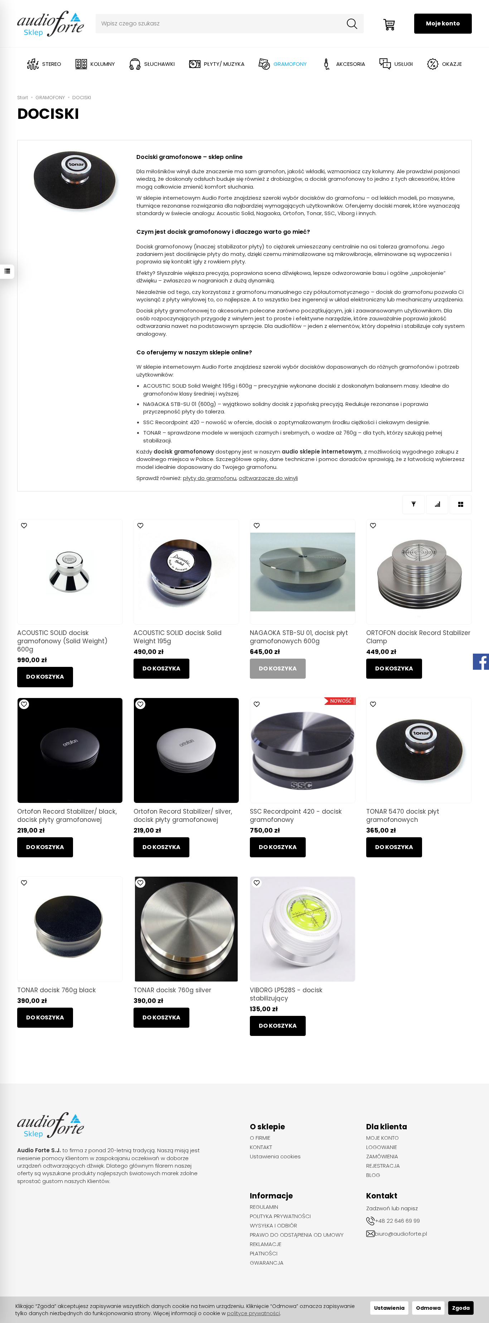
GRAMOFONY (290, 64)
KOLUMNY (103, 64)
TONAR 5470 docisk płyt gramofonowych (402, 815)
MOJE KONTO (382, 1138)
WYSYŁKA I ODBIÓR (273, 1225)
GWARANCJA (267, 1263)
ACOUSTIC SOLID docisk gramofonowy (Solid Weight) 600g (62, 641)
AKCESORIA (350, 64)
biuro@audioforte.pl (401, 1233)
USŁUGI (403, 64)
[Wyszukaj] (352, 23)
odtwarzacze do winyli (268, 478)
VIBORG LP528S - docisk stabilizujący (286, 994)
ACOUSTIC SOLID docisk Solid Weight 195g (178, 637)
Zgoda (461, 1308)
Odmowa (428, 1308)
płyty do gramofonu (209, 478)
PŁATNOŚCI (263, 1253)
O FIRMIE (260, 1138)
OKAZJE (452, 64)
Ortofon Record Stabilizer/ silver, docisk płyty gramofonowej (183, 815)
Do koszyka (45, 677)
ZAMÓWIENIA (382, 1156)
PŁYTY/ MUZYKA (224, 64)
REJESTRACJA (383, 1166)
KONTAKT (261, 1147)
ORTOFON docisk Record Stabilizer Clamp (418, 637)
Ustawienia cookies (275, 1156)
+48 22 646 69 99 (397, 1221)
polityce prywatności (253, 1313)
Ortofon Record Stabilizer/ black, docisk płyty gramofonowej (67, 815)
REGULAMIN (264, 1207)
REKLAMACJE (265, 1244)
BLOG (373, 1175)
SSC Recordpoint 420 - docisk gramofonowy (296, 815)
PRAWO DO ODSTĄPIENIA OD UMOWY (297, 1235)
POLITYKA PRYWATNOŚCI (280, 1216)
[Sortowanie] (437, 504)
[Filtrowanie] (413, 504)
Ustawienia (389, 1308)
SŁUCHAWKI (159, 64)
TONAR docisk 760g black (56, 990)
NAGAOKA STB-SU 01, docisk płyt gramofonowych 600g (299, 637)
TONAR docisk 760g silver (172, 990)
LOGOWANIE (381, 1147)
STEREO (51, 64)
